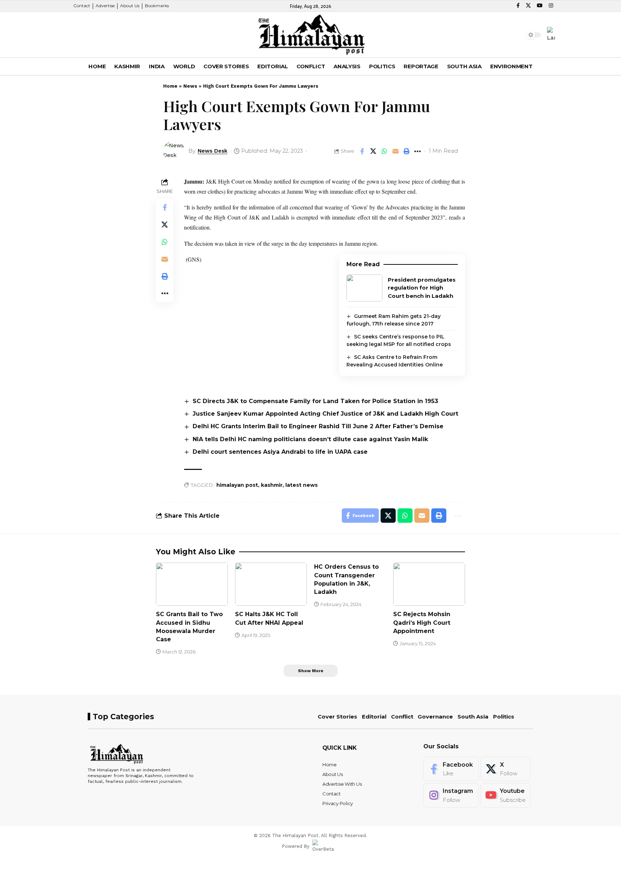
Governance (435, 716)
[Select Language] (551, 34)
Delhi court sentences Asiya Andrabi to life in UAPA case (280, 451)
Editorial (374, 716)
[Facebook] (518, 5)
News (190, 86)
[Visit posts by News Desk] (174, 151)
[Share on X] (373, 151)
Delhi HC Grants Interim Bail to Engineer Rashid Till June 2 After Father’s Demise (318, 426)
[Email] (395, 151)
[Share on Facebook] (362, 151)
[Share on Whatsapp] (384, 151)
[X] (528, 5)
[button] (85, 34)
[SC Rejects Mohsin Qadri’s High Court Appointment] (429, 584)
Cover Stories (337, 716)
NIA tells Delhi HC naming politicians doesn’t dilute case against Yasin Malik (310, 439)
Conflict (402, 716)
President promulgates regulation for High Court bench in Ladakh (422, 287)
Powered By (295, 846)
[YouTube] (539, 5)
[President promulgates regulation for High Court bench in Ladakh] (364, 287)
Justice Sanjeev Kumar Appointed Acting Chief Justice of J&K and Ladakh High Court (325, 413)
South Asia (472, 716)
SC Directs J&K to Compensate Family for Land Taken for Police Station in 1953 (315, 401)
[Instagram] (551, 5)
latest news (301, 485)
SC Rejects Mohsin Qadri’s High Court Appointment (421, 622)
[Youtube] (505, 795)
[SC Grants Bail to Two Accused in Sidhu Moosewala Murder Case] (192, 584)
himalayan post (237, 485)
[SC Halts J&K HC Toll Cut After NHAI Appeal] (271, 584)
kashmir (271, 485)
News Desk (212, 151)
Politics (503, 716)
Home (170, 86)
